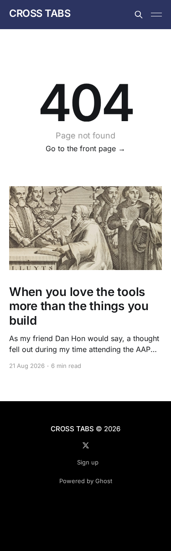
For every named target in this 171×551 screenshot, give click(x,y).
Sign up (87, 462)
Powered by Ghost (85, 481)
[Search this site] (138, 14)
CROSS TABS (40, 13)
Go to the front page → (85, 148)
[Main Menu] (156, 14)
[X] (85, 445)
